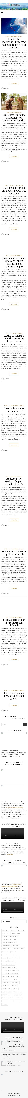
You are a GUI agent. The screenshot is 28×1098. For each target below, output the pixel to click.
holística (5, 979)
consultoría (6, 948)
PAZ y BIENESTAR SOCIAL (14, 112)
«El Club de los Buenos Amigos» (14, 807)
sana (11, 998)
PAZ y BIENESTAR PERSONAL (14, 36)
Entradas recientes (19, 718)
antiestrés (21, 930)
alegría (13, 930)
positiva (5, 998)
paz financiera (7, 994)
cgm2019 (6, 88)
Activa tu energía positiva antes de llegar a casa (14, 338)
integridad (15, 982)
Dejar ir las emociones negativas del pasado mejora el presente (14, 43)
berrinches (6, 933)
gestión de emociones (9, 967)
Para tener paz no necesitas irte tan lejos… (14, 695)
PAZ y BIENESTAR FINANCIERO (14, 185)
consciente (15, 945)
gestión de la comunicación (11, 970)
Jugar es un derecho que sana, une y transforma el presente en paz (14, 262)
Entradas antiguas (9, 716)
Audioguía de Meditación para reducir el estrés (14, 481)
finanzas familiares (8, 964)
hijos (18, 976)
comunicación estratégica (10, 936)
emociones (6, 951)
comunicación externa (9, 939)
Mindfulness (6, 988)
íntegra (5, 1004)
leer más (14, 83)
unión (16, 1001)
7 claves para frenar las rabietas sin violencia (14, 622)
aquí (20, 890)
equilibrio (18, 955)
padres (15, 991)
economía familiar (18, 948)
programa (10, 854)
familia (5, 961)
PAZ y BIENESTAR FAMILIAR (14, 255)
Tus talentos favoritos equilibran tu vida (14, 553)
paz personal (18, 994)
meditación (6, 985)
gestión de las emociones (10, 973)
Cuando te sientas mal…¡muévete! (14, 410)
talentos (18, 998)
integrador (6, 982)
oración (15, 988)
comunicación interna (9, 942)
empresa (13, 951)
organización (7, 991)
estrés (4, 958)
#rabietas (5, 930)
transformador (7, 1001)
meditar (14, 985)
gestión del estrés (8, 976)
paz (21, 991)
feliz (10, 961)
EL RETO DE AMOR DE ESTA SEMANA (14, 405)
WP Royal (17, 1095)
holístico (14, 979)
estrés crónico (13, 958)
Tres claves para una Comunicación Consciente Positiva (14, 117)
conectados (6, 945)
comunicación (16, 933)
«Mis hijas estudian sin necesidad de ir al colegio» (14, 190)
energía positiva (7, 955)
